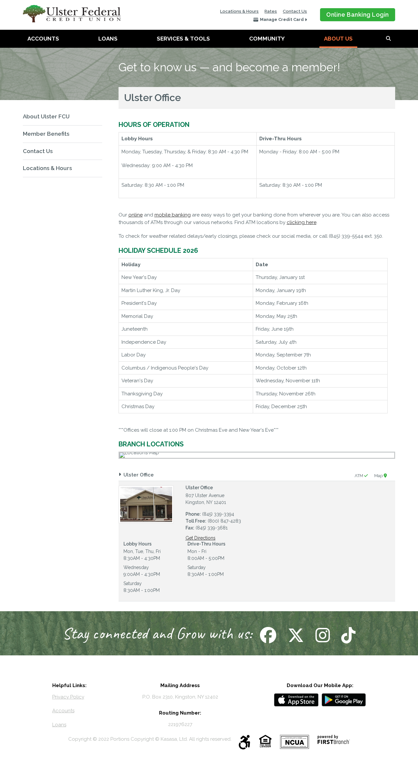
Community (267, 38)
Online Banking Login (357, 14)
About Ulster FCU (46, 116)
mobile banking (172, 215)
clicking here (301, 222)
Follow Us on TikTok (348, 635)
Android (344, 699)
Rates (271, 11)
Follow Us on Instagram (322, 635)
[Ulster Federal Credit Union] (72, 13)
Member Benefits (46, 133)
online (135, 215)
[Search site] (388, 39)
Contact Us (295, 11)
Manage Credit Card (282, 19)
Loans (108, 38)
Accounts (43, 38)
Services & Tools (183, 38)
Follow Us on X (295, 635)
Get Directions (200, 538)
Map (379, 476)
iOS (296, 699)
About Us (338, 38)
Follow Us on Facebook (267, 635)
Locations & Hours (239, 11)
